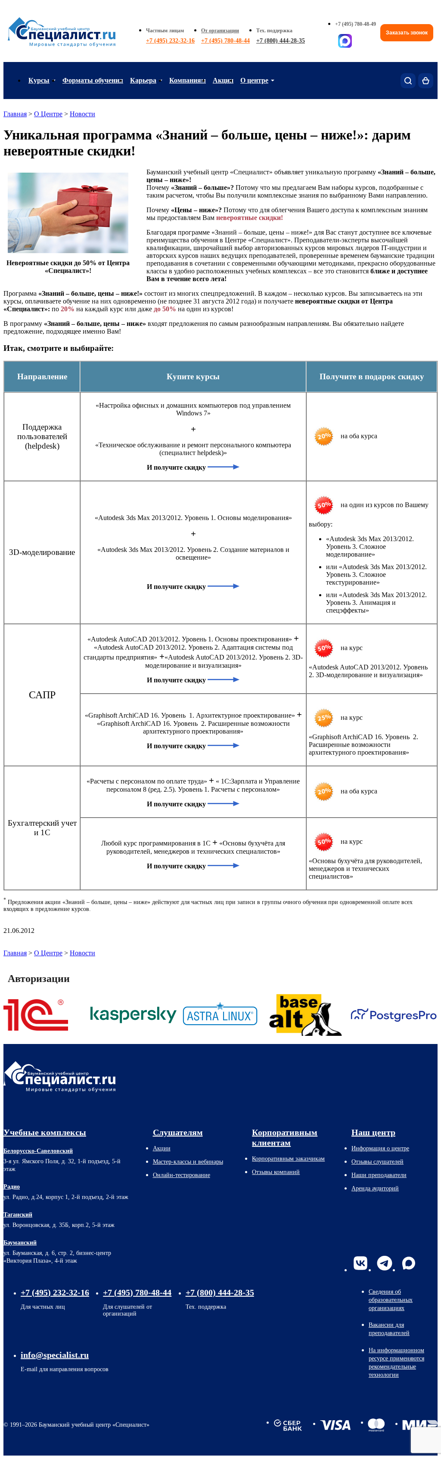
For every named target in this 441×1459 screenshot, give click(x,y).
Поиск (408, 80)
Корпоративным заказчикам (288, 1158)
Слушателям (178, 1132)
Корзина (425, 80)
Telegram (385, 1263)
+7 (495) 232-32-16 (170, 40)
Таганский (17, 1214)
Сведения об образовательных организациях (391, 1300)
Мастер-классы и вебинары (188, 1162)
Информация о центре (380, 1148)
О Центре (48, 114)
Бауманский (20, 1242)
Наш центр (373, 1132)
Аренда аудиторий (375, 1188)
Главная (15, 114)
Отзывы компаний (276, 1172)
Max (409, 1263)
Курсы (39, 80)
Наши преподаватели (379, 1175)
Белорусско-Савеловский (38, 1151)
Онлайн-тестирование (181, 1175)
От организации (220, 31)
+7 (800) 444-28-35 (280, 40)
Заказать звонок (407, 33)
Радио (11, 1186)
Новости (82, 114)
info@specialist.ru (55, 1355)
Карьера (143, 80)
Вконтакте (360, 1263)
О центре (254, 80)
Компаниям (187, 80)
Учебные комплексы (44, 1132)
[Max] (345, 41)
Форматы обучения (92, 80)
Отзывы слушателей (377, 1162)
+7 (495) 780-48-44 (225, 40)
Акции (223, 80)
